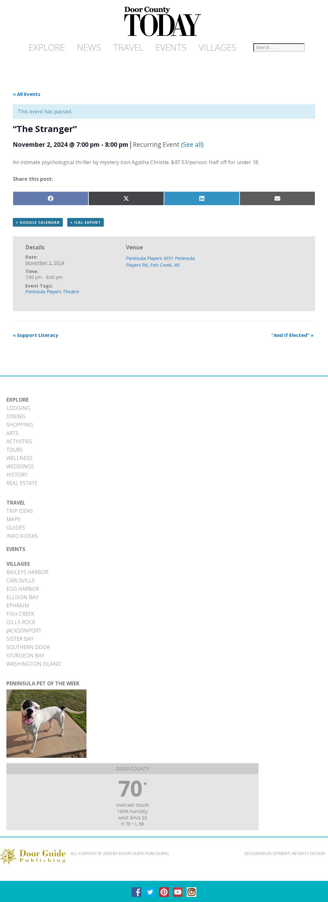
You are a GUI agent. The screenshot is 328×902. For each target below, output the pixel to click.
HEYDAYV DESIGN (308, 853)
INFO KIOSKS (22, 535)
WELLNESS (19, 458)
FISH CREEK (20, 613)
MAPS (13, 519)
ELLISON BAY (22, 597)
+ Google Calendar (38, 222)
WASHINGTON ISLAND (33, 663)
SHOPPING (19, 424)
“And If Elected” (292, 335)
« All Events (26, 94)
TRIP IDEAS (19, 510)
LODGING (18, 408)
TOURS (14, 449)
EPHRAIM (17, 605)
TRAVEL (15, 502)
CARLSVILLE (20, 580)
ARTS (12, 433)
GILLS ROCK (20, 622)
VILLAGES (18, 563)
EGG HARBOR (22, 588)
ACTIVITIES (19, 441)
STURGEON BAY (25, 655)
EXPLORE (17, 399)
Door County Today (164, 21)
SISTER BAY (20, 638)
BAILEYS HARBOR (27, 572)
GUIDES (15, 527)
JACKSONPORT (23, 630)
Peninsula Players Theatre (52, 291)
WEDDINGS (20, 466)
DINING (16, 416)
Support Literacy (35, 335)
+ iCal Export (85, 222)
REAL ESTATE (21, 483)
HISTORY (17, 474)
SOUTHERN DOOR (28, 647)
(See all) (192, 144)
